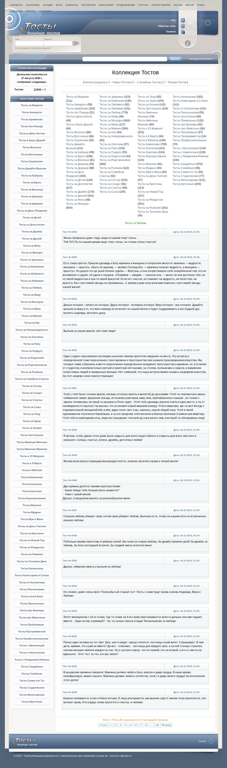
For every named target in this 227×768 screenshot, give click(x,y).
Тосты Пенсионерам (32, 589)
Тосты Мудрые (32, 512)
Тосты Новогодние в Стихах (32, 575)
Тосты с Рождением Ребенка (32, 659)
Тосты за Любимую (31, 280)
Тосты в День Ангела (32, 133)
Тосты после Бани (32, 596)
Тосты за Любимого (32, 273)
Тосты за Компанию (32, 266)
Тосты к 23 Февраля (32, 456)
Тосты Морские (32, 505)
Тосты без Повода (32, 126)
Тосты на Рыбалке (32, 554)
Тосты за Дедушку (32, 203)
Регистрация (22, 48)
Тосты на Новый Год (32, 540)
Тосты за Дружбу (32, 231)
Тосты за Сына (32, 407)
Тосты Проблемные (32, 624)
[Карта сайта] (171, 32)
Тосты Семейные (32, 673)
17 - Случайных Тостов (146, 82)
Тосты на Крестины (32, 533)
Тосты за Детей (32, 217)
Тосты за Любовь (31, 287)
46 (157, 725)
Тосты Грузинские (32, 161)
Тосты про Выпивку (32, 610)
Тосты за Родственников (32, 365)
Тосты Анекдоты (32, 112)
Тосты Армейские (32, 119)
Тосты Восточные (32, 154)
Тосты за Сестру (32, 386)
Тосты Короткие (32, 491)
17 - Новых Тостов (119, 82)
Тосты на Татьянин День (32, 561)
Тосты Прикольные (32, 603)
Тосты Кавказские (32, 477)
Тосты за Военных (32, 189)
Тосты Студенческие (32, 687)
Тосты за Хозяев (32, 428)
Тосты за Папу (31, 343)
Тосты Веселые (32, 147)
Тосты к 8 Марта (31, 463)
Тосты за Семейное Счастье (32, 379)
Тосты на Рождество (32, 547)
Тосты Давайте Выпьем (32, 168)
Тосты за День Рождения (32, 210)
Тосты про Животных (32, 617)
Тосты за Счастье (32, 400)
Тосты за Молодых (32, 302)
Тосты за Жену (32, 245)
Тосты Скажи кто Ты (32, 680)
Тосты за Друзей (32, 238)
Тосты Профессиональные (31, 638)
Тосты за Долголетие (32, 224)
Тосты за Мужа (32, 308)
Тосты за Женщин (32, 252)
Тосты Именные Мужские (32, 449)
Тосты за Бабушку (32, 175)
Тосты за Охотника (31, 337)
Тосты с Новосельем (32, 652)
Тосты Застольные (31, 435)
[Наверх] (206, 741)
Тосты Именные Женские (32, 442)
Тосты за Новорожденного (32, 330)
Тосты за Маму (32, 294)
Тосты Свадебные (32, 666)
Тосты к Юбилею (32, 470)
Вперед (166, 725)
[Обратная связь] (171, 26)
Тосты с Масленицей (31, 645)
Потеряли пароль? (41, 48)
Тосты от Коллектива (32, 582)
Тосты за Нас (32, 322)
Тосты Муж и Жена (32, 519)
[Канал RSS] (171, 20)
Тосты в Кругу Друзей (32, 140)
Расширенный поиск (200, 58)
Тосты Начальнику (32, 568)
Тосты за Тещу (31, 414)
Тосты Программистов (32, 631)
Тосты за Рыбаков (32, 372)
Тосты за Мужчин (32, 316)
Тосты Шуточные (32, 701)
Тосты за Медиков (32, 105)
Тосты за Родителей (32, 357)
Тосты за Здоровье (31, 259)
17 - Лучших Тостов (174, 82)
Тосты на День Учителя (32, 526)
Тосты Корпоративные (32, 498)
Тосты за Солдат (32, 393)
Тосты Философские (32, 694)
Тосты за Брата (32, 182)
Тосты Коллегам (32, 484)
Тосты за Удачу (32, 421)
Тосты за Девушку (32, 196)
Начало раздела (94, 82)
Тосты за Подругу (32, 351)
